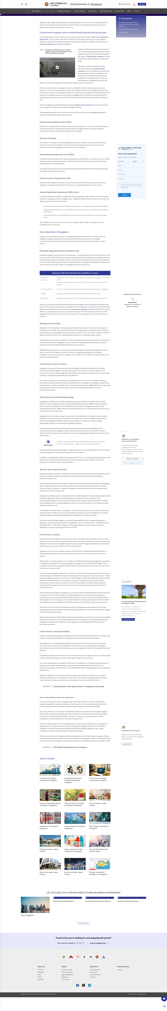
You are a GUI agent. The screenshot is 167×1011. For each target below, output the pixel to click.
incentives (94, 112)
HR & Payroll (92, 11)
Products (93, 977)
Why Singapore (36, 11)
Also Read (46, 686)
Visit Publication (95, 970)
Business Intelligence (131, 730)
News (129, 11)
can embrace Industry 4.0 (80, 309)
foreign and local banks (83, 105)
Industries (65, 977)
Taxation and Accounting (127, 901)
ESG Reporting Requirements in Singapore (70, 747)
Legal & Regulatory (67, 974)
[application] (57, 67)
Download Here (128, 619)
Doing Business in (86, 4)
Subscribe (142, 4)
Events (137, 11)
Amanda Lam (132, 304)
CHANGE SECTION (83, 923)
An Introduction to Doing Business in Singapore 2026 (134, 602)
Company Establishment (63, 901)
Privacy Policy (124, 187)
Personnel (41, 972)
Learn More (126, 744)
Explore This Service (132, 458)
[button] (57, 67)
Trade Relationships (106, 11)
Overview (40, 970)
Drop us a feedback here (98, 943)
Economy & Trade (67, 970)
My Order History (95, 974)
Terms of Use (132, 994)
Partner (119, 970)
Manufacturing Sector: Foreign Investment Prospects (73, 780)
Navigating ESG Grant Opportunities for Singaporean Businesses (79, 686)
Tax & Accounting (79, 11)
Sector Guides (124, 32)
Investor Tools (119, 11)
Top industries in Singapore (128, 29)
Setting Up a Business (63, 11)
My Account (93, 972)
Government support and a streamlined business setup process (128, 24)
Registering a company (95, 56)
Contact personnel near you (132, 463)
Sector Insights (48, 11)
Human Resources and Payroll (98, 901)
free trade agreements (48, 44)
